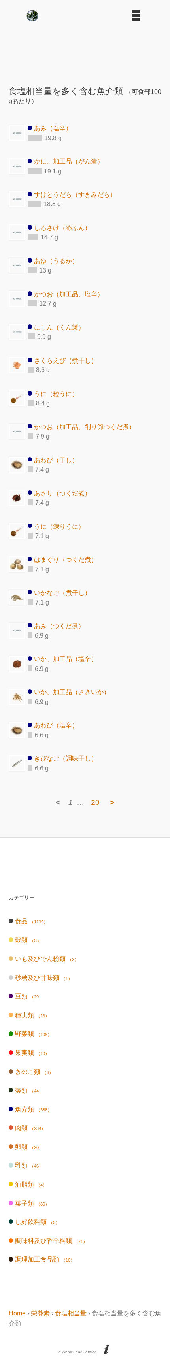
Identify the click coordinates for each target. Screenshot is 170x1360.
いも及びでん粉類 (46, 958)
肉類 (30, 1128)
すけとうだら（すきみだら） (75, 194)
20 (95, 802)
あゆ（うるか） (56, 260)
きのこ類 (34, 1071)
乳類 (29, 1165)
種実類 (32, 1015)
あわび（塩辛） (56, 725)
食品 (31, 921)
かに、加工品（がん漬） (69, 161)
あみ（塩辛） (53, 128)
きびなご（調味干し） (65, 758)
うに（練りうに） (59, 526)
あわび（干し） (56, 459)
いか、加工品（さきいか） (72, 692)
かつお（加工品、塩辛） (69, 293)
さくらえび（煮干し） (65, 360)
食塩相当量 (71, 1313)
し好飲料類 (37, 1222)
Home (17, 1313)
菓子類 (32, 1203)
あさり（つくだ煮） (62, 493)
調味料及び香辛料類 (51, 1241)
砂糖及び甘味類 (43, 977)
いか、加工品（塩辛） (65, 659)
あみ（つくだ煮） (59, 625)
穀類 (29, 939)
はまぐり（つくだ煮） (65, 559)
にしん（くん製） (59, 327)
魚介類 (33, 1109)
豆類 (29, 996)
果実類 (32, 1052)
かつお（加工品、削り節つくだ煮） (84, 426)
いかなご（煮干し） (62, 592)
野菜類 (33, 1033)
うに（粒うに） (56, 393)
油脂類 (31, 1184)
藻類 (29, 1090)
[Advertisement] (85, 50)
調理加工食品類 (44, 1259)
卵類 (29, 1146)
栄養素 (40, 1313)
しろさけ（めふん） (62, 227)
